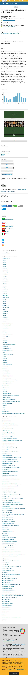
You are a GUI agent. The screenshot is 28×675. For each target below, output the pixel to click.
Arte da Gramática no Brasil (7, 428)
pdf (14, 140)
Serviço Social (5, 346)
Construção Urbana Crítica (7, 510)
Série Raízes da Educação (7, 605)
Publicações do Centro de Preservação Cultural (11, 566)
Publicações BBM (5, 564)
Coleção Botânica (5, 469)
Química (4, 356)
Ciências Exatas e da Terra (7, 350)
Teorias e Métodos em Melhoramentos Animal (11, 617)
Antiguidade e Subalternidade (8, 423)
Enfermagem (5, 313)
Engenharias (4, 368)
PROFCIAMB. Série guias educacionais (9, 556)
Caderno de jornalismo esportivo (8, 434)
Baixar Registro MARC (7, 174)
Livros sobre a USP (5, 411)
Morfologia (5, 268)
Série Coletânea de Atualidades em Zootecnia (11, 584)
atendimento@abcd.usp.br (8, 640)
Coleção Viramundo (6, 506)
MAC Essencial (5, 535)
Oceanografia (5, 366)
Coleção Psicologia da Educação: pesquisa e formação (12, 504)
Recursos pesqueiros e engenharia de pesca (11, 401)
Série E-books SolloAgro (7, 592)
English (7, 223)
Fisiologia (5, 276)
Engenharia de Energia (7, 383)
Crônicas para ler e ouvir (7, 512)
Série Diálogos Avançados (7, 588)
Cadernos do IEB (5, 449)
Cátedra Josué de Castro (6, 453)
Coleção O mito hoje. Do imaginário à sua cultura (11, 494)
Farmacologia (5, 270)
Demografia (5, 342)
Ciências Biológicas (6, 258)
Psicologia (5, 293)
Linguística (5, 405)
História (4, 299)
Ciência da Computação (7, 364)
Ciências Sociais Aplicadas (7, 323)
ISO (7, 167)
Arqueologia (5, 289)
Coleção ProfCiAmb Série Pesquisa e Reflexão (11, 502)
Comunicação (5, 327)
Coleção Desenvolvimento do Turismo (9, 483)
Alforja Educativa (5, 419)
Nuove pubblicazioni (6, 252)
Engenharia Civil (6, 370)
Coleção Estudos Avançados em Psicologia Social (11, 485)
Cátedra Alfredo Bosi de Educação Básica (10, 451)
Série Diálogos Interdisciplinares (8, 590)
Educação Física (6, 307)
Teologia (4, 303)
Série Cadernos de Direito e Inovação (9, 578)
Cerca (16, 6)
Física (4, 352)
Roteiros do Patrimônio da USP (8, 570)
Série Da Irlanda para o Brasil (8, 586)
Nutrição (4, 315)
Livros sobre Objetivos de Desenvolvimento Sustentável (13, 413)
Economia (5, 340)
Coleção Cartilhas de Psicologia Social (9, 475)
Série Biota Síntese (5, 576)
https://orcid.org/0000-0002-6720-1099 (9, 26)
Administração (5, 328)
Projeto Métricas (5, 558)
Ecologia (4, 260)
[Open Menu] (1, 3)
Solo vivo (4, 615)
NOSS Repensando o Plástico (7, 547)
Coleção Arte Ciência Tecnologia (8, 465)
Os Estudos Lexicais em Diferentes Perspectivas (11, 551)
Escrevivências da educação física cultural (10, 525)
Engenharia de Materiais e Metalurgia (10, 379)
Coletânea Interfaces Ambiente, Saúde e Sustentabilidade (13, 508)
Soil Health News (5, 613)
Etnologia (4, 287)
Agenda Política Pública (6, 421)
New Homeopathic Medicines (8, 539)
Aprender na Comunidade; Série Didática (10, 424)
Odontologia (5, 311)
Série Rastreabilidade (6, 607)
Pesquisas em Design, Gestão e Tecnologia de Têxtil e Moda (13, 555)
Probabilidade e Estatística (8, 354)
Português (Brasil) (9, 219)
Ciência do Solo (6, 387)
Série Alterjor (4, 572)
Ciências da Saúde (5, 305)
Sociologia (5, 285)
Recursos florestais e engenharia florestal (11, 395)
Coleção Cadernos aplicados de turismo (10, 471)
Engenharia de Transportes (8, 381)
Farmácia (4, 321)
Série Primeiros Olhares (6, 599)
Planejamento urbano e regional (9, 344)
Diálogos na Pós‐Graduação (7, 519)
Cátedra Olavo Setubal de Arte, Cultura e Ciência (11, 457)
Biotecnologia (5, 279)
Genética (4, 264)
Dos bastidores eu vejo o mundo (8, 521)
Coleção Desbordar (6, 481)
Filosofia (2, 155)
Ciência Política (6, 297)
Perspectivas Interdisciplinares (8, 553)
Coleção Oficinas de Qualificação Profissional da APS (12, 498)
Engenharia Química (7, 372)
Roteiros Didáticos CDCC (7, 568)
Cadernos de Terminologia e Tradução (9, 447)
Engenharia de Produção (7, 376)
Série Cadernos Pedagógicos (7, 580)
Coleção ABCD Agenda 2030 (7, 463)
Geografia (5, 291)
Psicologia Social (5, 562)
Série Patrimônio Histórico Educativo (9, 597)
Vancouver (7, 171)
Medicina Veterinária (7, 397)
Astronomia (5, 362)
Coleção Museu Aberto (6, 496)
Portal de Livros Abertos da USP (10, 3)
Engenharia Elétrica (6, 374)
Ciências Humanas (5, 152)
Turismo (4, 330)
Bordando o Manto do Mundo (8, 432)
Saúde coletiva (5, 317)
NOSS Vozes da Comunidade (7, 549)
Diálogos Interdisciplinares (7, 517)
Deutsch (7, 231)
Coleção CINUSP (5, 477)
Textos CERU (4, 619)
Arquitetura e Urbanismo (8, 334)
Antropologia (5, 295)
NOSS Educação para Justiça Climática (9, 545)
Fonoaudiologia (6, 319)
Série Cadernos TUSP (6, 582)
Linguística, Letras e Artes (7, 403)
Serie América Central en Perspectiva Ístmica (11, 574)
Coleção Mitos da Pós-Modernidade (9, 492)
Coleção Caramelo (5, 473)
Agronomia (5, 391)
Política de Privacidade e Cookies (16, 669)
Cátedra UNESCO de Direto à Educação (9, 459)
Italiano (7, 233)
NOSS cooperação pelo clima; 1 (8, 543)
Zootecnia (5, 389)
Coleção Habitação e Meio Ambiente (9, 490)
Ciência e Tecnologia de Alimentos (9, 399)
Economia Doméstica (7, 348)
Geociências (5, 358)
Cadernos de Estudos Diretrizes (8, 443)
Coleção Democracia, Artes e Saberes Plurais (10, 479)
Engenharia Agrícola (7, 393)
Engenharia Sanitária (7, 377)
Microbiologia (5, 272)
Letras (4, 407)
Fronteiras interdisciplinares (7, 531)
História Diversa (5, 533)
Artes (4, 409)
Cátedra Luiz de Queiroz (7, 455)
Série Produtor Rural (6, 601)
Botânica (4, 262)
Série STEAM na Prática (6, 609)
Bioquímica (5, 278)
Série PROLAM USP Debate (7, 603)
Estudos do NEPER (5, 529)
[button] (3, 206)
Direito (4, 338)
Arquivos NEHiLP (5, 426)
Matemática (5, 360)
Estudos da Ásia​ (5, 527)
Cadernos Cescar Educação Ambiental (9, 438)
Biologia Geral (5, 274)
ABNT (7, 161)
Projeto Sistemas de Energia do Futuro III (10, 560)
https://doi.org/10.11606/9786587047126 (10, 33)
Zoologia (4, 266)
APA (7, 164)
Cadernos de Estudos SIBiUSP (8, 445)
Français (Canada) (9, 228)
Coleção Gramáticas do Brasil (8, 488)
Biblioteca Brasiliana (6, 430)
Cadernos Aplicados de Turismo (8, 436)
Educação (3, 154)
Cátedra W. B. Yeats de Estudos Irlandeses (10, 461)
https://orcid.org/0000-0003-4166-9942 (9, 20)
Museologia (5, 332)
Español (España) (9, 226)
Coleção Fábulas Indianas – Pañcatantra (10, 487)
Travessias (4, 620)
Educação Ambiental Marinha (8, 523)
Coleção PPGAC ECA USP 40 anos (8, 500)
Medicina (4, 309)
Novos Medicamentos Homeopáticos (9, 541)
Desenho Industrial (6, 336)
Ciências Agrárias (5, 385)
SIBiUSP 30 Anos (5, 611)
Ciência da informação (7, 325)
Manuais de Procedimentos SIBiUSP (9, 537)
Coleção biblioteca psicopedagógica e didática (11, 467)
